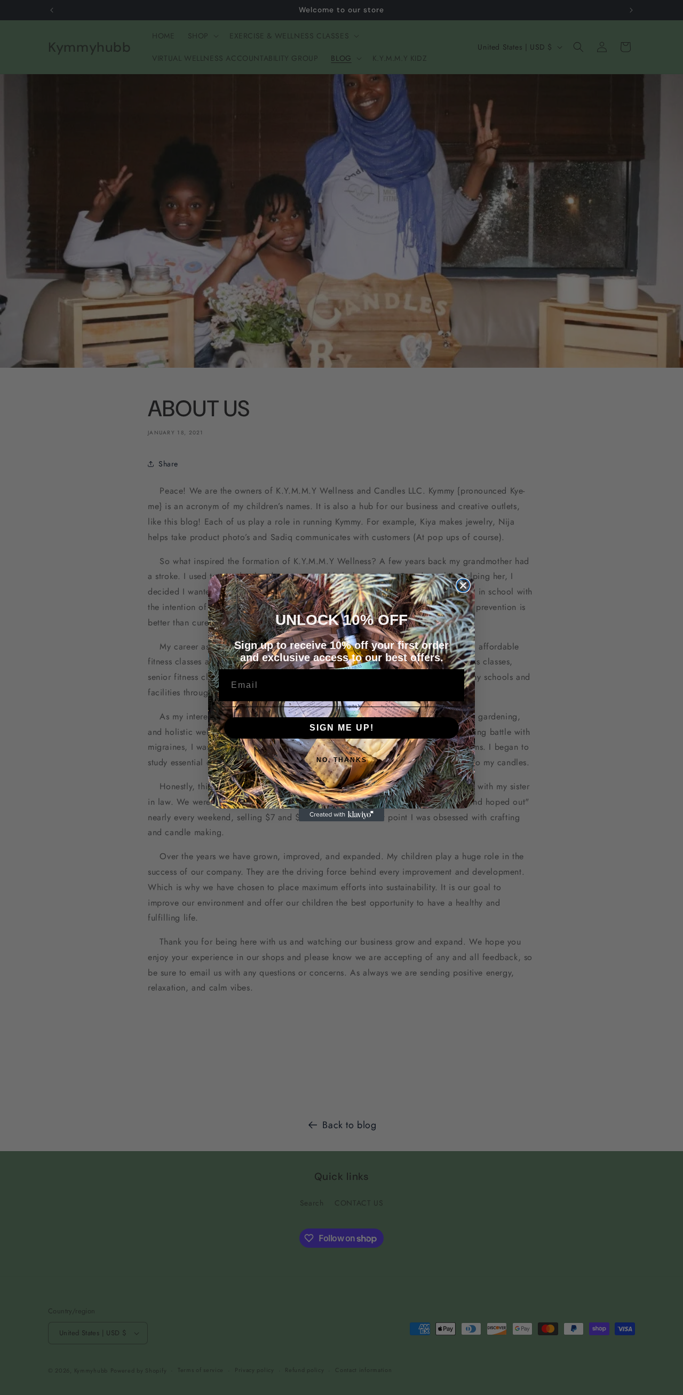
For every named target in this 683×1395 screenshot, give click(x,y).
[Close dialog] (463, 585)
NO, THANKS (341, 760)
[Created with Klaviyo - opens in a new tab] (341, 815)
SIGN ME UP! (341, 727)
